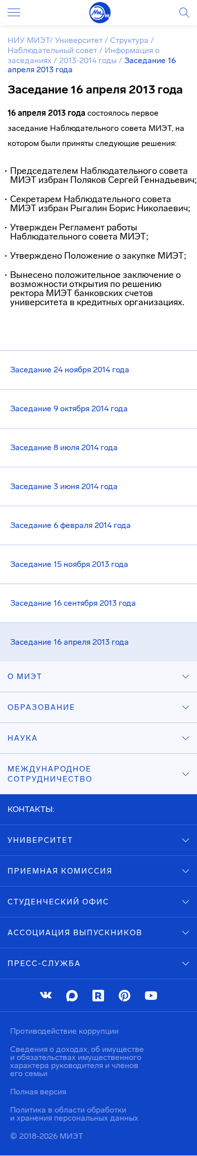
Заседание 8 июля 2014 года (64, 447)
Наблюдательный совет (53, 50)
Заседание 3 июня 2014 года (64, 486)
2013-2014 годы (89, 60)
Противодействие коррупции (64, 1031)
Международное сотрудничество (50, 774)
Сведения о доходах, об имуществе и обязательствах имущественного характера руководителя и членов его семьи (77, 1061)
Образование (41, 707)
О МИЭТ (25, 676)
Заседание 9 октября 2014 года (69, 408)
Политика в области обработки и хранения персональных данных (74, 1114)
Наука (23, 738)
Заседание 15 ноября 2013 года (69, 564)
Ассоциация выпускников (75, 932)
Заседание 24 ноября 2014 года (69, 369)
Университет (80, 40)
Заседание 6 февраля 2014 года (70, 525)
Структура (130, 40)
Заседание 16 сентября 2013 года (73, 603)
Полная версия (38, 1091)
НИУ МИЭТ (29, 40)
